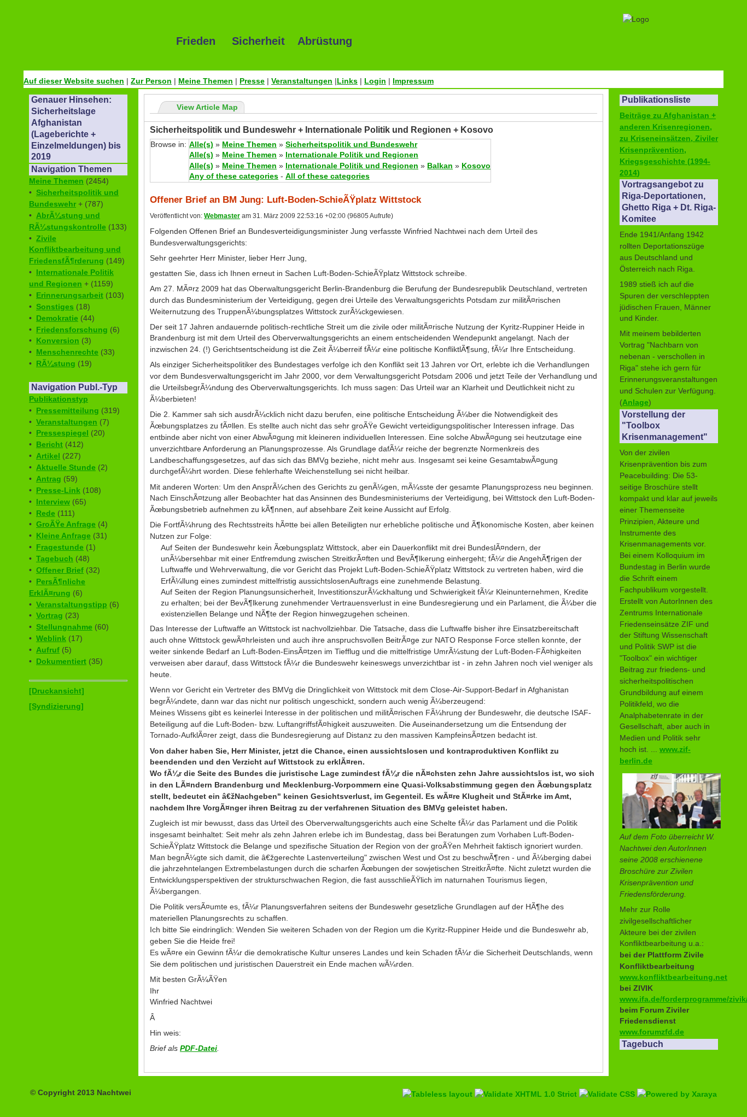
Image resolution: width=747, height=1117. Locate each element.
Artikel (48, 455)
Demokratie (57, 318)
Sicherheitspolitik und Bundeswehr (351, 144)
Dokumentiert (61, 661)
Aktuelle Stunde (66, 467)
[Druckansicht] (56, 690)
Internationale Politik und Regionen (351, 154)
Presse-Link (58, 490)
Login (375, 81)
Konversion (57, 340)
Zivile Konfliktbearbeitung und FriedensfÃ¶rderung (75, 250)
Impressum (413, 81)
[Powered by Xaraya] (677, 1081)
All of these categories (327, 176)
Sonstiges (55, 306)
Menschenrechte (67, 352)
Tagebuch (54, 558)
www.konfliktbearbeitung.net (673, 977)
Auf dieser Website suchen (74, 81)
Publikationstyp (58, 399)
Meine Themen (205, 81)
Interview (53, 501)
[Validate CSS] (608, 1081)
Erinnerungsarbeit (69, 295)
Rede (45, 513)
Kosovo (476, 165)
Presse (252, 81)
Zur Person (151, 81)
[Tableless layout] (438, 1081)
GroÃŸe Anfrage (66, 524)
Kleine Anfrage (63, 535)
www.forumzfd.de (652, 1031)
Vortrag (49, 615)
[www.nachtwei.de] (92, 41)
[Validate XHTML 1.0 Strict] (527, 1081)
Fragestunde (60, 547)
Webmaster (222, 216)
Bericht (49, 444)
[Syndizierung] (56, 706)
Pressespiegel (62, 432)
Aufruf (48, 649)
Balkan (440, 165)
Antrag (48, 478)
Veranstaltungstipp (71, 604)
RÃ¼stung (55, 363)
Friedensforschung (72, 329)
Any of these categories (233, 176)
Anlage (635, 402)
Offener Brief (60, 570)
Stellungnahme (64, 626)
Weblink (51, 638)
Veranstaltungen (301, 81)
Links (347, 81)
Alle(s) (201, 144)
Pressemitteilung (67, 410)
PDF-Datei (198, 1048)
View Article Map (207, 107)
